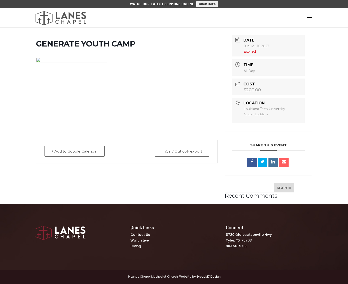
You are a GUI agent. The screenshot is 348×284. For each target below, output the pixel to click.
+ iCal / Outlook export (182, 151)
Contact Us (140, 234)
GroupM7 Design (208, 277)
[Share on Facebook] (252, 162)
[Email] (284, 162)
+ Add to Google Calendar (74, 151)
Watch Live (139, 240)
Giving (135, 246)
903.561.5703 (237, 246)
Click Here (207, 4)
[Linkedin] (273, 162)
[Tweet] (262, 162)
